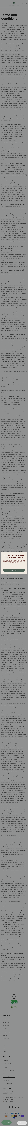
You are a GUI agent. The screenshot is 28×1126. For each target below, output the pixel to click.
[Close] (25, 554)
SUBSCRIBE (14, 570)
